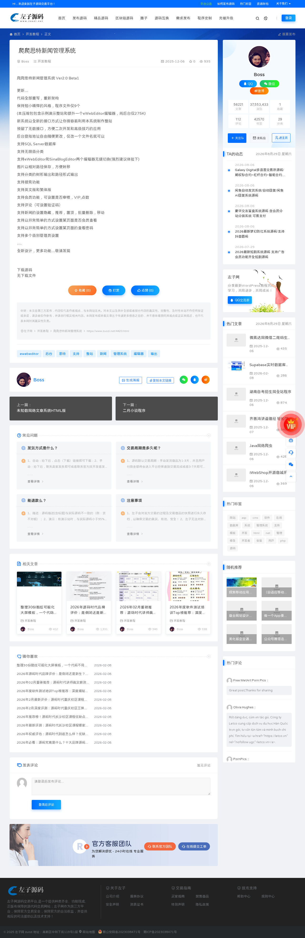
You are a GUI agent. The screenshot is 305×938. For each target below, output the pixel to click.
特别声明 (178, 904)
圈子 (143, 18)
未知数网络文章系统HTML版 (41, 410)
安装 (259, 540)
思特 (28, 78)
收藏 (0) (84, 290)
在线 (279, 517)
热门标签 (245, 3)
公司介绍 (112, 896)
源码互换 (162, 18)
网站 (232, 517)
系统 (247, 525)
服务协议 (136, 896)
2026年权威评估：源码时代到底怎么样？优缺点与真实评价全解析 (53, 734)
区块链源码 (124, 18)
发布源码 (79, 18)
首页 (61, 18)
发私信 (261, 138)
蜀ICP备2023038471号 (160, 931)
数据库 (234, 525)
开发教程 (32, 34)
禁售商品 (202, 896)
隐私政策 (202, 904)
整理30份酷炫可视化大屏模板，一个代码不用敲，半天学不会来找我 (38, 610)
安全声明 (112, 904)
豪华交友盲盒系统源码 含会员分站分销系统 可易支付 (259, 213)
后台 (127, 113)
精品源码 (101, 18)
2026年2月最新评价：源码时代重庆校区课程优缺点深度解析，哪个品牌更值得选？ (53, 699)
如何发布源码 (225, 3)
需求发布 (183, 18)
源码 (232, 548)
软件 (267, 517)
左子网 (28, 331)
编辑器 (110, 113)
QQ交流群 (242, 300)
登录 (288, 18)
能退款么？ (36, 500)
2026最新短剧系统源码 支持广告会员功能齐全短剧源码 (260, 254)
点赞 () (147, 290)
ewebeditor (29, 353)
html (256, 533)
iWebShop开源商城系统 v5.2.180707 (270, 472)
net (268, 533)
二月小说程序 (134, 410)
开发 (244, 533)
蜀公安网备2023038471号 (121, 931)
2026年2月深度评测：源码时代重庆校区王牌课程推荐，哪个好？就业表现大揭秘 (53, 708)
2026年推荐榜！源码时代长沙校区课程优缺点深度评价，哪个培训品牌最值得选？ (53, 716)
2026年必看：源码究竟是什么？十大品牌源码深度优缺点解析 (53, 742)
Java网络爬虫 (260, 445)
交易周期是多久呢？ (144, 448)
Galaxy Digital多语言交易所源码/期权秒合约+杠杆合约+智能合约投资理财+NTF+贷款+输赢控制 (260, 172)
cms (255, 517)
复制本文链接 (162, 380)
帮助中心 (243, 896)
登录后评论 (46, 804)
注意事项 (134, 500)
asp (244, 517)
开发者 (246, 540)
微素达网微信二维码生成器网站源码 (270, 337)
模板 (232, 533)
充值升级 (226, 18)
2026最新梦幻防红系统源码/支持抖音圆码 (260, 234)
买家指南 (178, 896)
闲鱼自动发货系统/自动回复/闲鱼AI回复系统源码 (259, 193)
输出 (47, 174)
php (283, 540)
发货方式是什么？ (42, 448)
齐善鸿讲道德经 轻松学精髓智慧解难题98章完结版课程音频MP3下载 (270, 418)
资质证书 (136, 904)
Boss (25, 61)
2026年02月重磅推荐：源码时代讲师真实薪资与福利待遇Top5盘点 (138, 610)
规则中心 (268, 896)
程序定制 (205, 18)
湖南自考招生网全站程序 (270, 392)
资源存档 (262, 3)
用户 (271, 540)
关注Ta (239, 138)
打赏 (115, 290)
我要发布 (288, 34)
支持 (21, 144)
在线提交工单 (196, 846)
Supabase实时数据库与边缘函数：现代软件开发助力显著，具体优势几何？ (270, 365)
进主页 (283, 137)
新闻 (36, 78)
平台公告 (206, 3)
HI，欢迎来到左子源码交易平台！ (34, 3)
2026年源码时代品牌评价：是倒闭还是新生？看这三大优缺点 (87, 610)
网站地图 (88, 931)
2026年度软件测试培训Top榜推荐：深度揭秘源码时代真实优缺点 (188, 610)
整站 (60, 113)
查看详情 (33, 481)
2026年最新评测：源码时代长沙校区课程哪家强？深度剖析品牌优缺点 (53, 725)
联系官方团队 (162, 846)
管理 (279, 533)
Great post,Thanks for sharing (251, 690)
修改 (232, 540)
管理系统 (47, 78)
